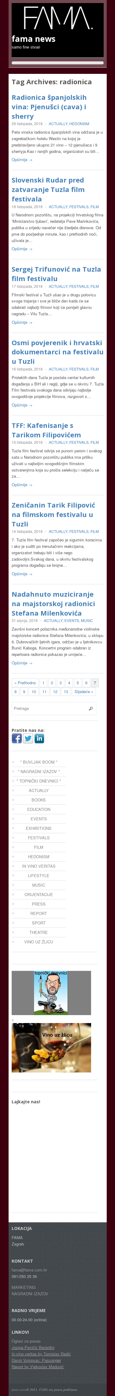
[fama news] (58, 27)
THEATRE (38, 932)
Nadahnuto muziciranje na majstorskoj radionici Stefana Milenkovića (53, 603)
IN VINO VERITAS (39, 866)
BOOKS (39, 800)
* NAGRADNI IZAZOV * (39, 771)
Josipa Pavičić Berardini (33, 1347)
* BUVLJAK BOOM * (38, 762)
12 (55, 691)
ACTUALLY (58, 123)
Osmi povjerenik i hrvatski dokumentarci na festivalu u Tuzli (58, 352)
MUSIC (87, 620)
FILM (94, 206)
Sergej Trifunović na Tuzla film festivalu (56, 273)
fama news (19, 1389)
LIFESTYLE (38, 875)
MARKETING (24, 1287)
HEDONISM (79, 123)
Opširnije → (22, 159)
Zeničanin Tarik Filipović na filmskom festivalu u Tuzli (53, 514)
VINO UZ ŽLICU (38, 942)
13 (66, 691)
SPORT (39, 923)
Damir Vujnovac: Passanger (36, 1360)
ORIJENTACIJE (39, 894)
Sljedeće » (84, 691)
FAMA (43, 1389)
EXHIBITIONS (39, 828)
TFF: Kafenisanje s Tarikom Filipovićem (46, 430)
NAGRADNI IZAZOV (30, 1294)
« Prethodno (25, 682)
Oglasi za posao (26, 1341)
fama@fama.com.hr (29, 1270)
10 (34, 691)
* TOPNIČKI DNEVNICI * (39, 781)
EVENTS (71, 620)
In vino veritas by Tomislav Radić (41, 1354)
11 (44, 691)
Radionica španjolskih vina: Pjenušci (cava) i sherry (49, 106)
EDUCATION (38, 809)
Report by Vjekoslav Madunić (38, 1366)
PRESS (39, 904)
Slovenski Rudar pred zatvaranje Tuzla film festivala (48, 189)
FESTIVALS (79, 206)
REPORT (38, 913)
